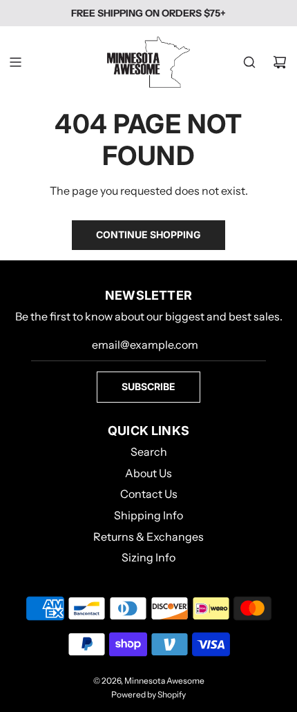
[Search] (249, 62)
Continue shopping (148, 234)
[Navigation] (15, 62)
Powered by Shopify (148, 694)
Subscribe (148, 386)
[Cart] (280, 62)
